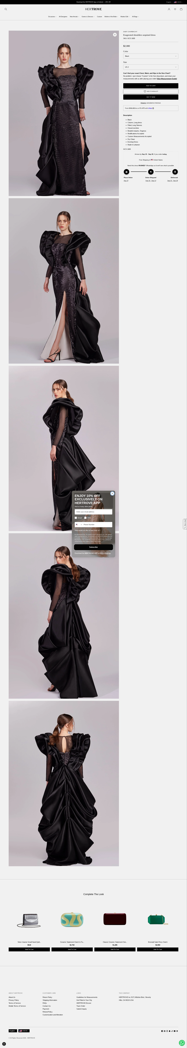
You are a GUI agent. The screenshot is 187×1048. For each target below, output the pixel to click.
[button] (4, 1044)
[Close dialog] (112, 493)
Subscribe (93, 547)
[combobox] (79, 524)
